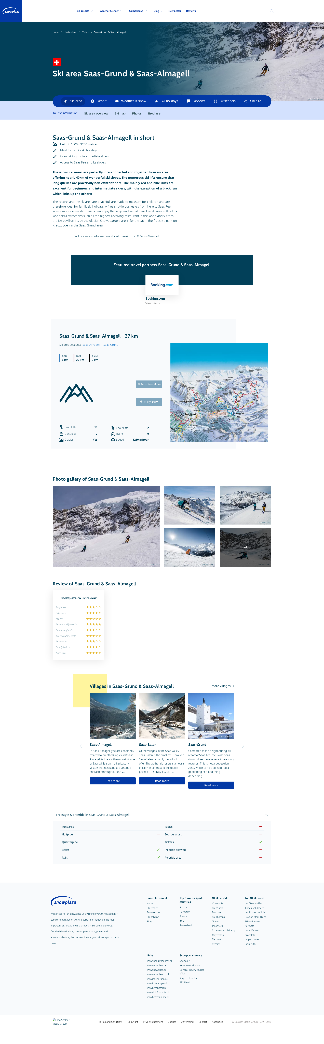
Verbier (216, 944)
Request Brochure (189, 978)
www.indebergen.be (157, 979)
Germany (185, 911)
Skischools (228, 101)
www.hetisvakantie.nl (158, 997)
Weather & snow (109, 10)
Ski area (76, 101)
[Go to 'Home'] (11, 11)
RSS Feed (185, 982)
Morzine (216, 912)
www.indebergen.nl (157, 983)
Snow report (153, 912)
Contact (203, 1021)
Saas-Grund (110, 345)
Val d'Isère (217, 908)
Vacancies (217, 1021)
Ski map (120, 113)
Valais (85, 32)
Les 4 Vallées (252, 930)
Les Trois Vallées (254, 903)
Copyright (133, 1021)
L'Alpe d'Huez (252, 939)
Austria (183, 907)
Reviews (191, 10)
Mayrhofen (218, 935)
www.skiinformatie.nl (158, 992)
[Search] (270, 11)
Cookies (172, 1021)
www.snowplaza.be (157, 965)
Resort (102, 101)
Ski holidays (136, 10)
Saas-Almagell (91, 345)
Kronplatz (250, 935)
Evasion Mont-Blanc (255, 917)
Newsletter (174, 10)
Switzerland (71, 32)
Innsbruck (217, 925)
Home (56, 32)
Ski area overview (96, 113)
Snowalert (185, 960)
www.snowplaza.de (157, 969)
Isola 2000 (250, 944)
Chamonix (217, 903)
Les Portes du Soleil (255, 912)
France (183, 916)
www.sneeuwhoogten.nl (159, 960)
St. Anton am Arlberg (223, 930)
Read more (113, 781)
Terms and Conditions (111, 1021)
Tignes (215, 921)
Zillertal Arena (252, 921)
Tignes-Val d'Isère (254, 908)
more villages (221, 686)
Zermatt (216, 939)
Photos (137, 113)
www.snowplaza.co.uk (158, 974)
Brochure (154, 113)
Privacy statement (153, 1021)
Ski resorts (83, 10)
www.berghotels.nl (156, 987)
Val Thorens (218, 917)
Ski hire (255, 101)
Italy (182, 920)
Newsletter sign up (190, 965)
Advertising (187, 1021)
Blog (156, 10)
